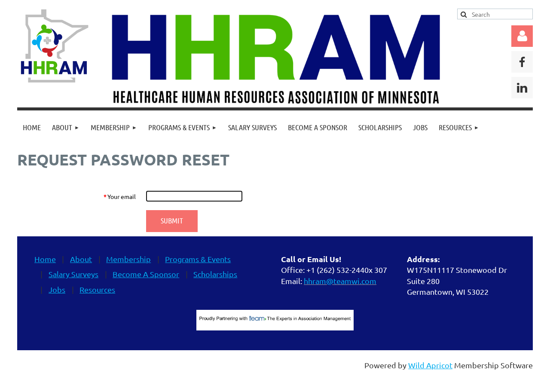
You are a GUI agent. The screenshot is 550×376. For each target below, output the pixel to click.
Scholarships (215, 273)
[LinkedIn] (522, 87)
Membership (128, 258)
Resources (97, 289)
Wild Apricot (430, 365)
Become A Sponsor (146, 273)
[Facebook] (522, 62)
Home (45, 258)
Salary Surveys (73, 273)
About (81, 258)
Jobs (57, 289)
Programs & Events (198, 258)
